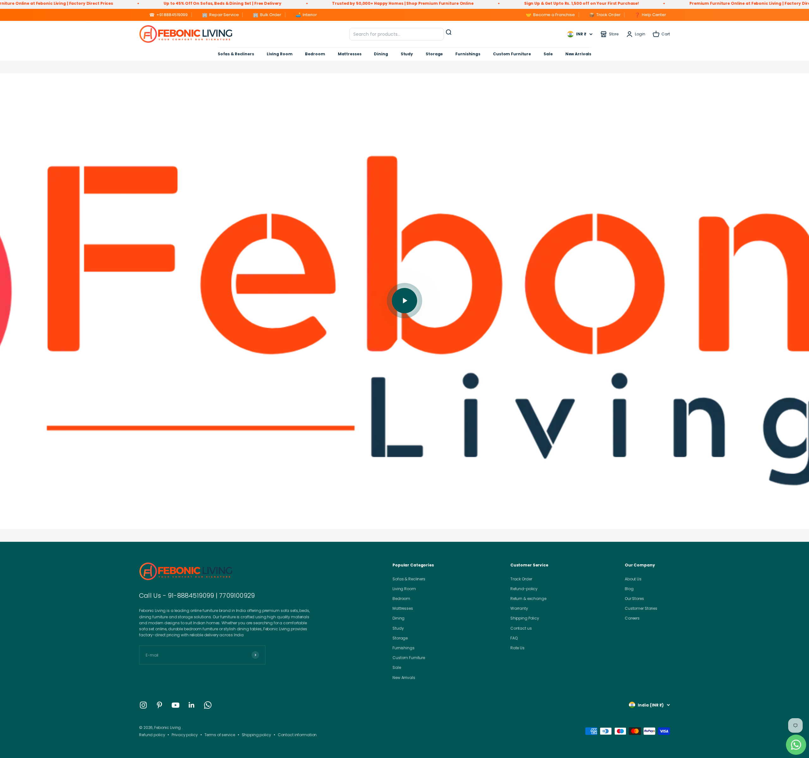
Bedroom (315, 54)
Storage (434, 54)
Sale (548, 54)
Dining (381, 54)
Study (407, 54)
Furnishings (467, 54)
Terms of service (219, 734)
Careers (632, 618)
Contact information (297, 734)
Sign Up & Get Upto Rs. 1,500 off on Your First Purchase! (522, 3)
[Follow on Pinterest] (159, 705)
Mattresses (350, 54)
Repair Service (220, 15)
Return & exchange (528, 598)
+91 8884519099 (168, 15)
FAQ (514, 638)
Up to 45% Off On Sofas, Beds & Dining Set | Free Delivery (164, 3)
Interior (306, 15)
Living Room (280, 54)
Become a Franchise (550, 15)
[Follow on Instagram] (143, 705)
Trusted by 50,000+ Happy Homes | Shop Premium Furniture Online (344, 3)
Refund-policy (524, 588)
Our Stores (634, 598)
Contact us (521, 628)
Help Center (650, 15)
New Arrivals (578, 54)
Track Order (605, 15)
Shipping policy (256, 734)
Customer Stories (641, 608)
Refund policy (152, 734)
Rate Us (517, 648)
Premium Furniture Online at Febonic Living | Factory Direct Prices (700, 3)
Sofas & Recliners (236, 54)
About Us (633, 579)
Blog (629, 588)
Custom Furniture (512, 54)
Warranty (519, 608)
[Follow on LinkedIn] (191, 705)
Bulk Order (267, 15)
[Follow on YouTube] (175, 705)
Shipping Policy (524, 618)
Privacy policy (185, 734)
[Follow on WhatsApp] (208, 705)
